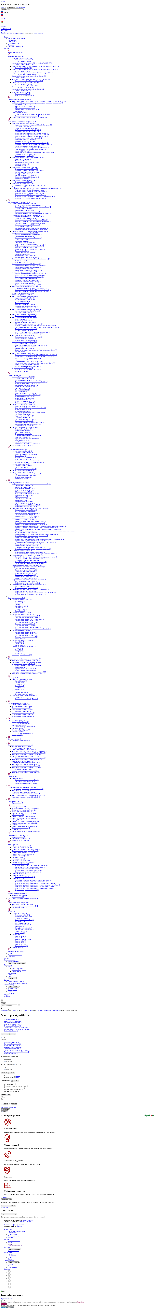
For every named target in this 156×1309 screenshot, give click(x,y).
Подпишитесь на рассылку (8, 1214)
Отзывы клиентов (13, 1236)
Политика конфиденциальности (14, 1225)
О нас (6, 37)
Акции (6, 958)
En (4, 32)
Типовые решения (13, 1251)
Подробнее (80, 1302)
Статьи (10, 1257)
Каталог (6, 48)
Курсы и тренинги (13, 1266)
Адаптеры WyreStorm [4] (11, 1019)
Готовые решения (9, 960)
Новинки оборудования (19, 970)
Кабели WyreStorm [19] (11, 1031)
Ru (2, 32)
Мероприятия (12, 1256)
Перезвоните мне (6, 1199)
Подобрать (4, 1072)
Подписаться (12, 978)
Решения (7, 1247)
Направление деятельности (16, 1231)
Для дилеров (4, 30)
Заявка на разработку (14, 1249)
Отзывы (10, 1264)
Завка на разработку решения (17, 963)
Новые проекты (16, 971)
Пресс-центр (8, 965)
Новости (10, 1254)
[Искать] (1, 1007)
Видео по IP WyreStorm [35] (12, 1021)
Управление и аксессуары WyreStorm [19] (17, 1027)
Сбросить (11, 1072)
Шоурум (6, 995)
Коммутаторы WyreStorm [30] (13, 1022)
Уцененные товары (14, 1241)
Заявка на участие (14, 986)
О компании (8, 1229)
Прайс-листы (12, 956)
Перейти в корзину (6, 1299)
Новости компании (17, 968)
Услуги (6, 980)
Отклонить (11, 1307)
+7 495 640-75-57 (6, 29)
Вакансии (11, 1237)
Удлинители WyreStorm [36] (12, 1026)
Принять (3, 1303)
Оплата (10, 953)
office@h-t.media (28, 1220)
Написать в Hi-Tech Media (8, 1205)
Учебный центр (9, 984)
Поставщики (12, 1232)
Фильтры (4, 1094)
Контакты (7, 996)
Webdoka (19, 1226)
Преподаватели (12, 1267)
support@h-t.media (25, 1221)
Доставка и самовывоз (15, 955)
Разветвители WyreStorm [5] (12, 1024)
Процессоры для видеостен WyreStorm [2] (17, 1029)
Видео (10, 1259)
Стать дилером (12, 1234)
